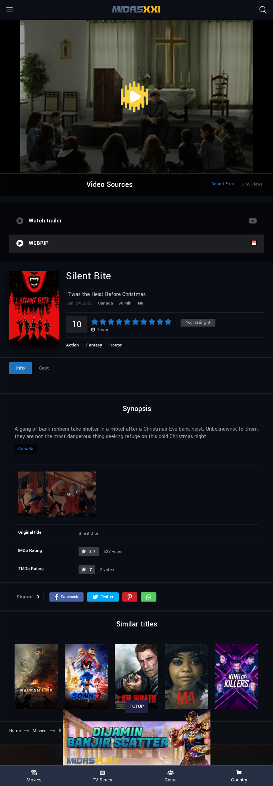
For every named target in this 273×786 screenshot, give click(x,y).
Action (72, 345)
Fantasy (94, 345)
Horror (115, 345)
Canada (25, 449)
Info (20, 368)
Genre (171, 779)
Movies (34, 779)
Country (239, 779)
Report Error (223, 184)
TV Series (102, 779)
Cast (44, 368)
